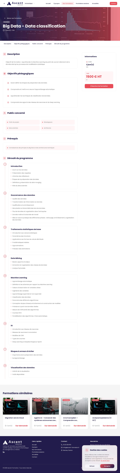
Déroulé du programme (61, 44)
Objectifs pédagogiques (22, 44)
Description (7, 44)
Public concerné (37, 44)
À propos (57, 3)
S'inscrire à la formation (99, 86)
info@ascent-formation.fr (71, 447)
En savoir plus (105, 461)
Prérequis (48, 44)
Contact (113, 3)
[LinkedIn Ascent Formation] (4, 452)
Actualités (95, 3)
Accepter (107, 466)
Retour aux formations (14, 18)
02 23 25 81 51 (67, 445)
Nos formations (68, 3)
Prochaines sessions (82, 3)
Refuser (92, 466)
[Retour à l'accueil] (4, 3)
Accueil (48, 3)
